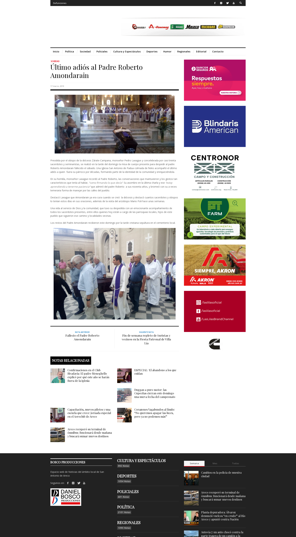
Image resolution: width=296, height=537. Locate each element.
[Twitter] (227, 3)
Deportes (126, 476)
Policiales (128, 491)
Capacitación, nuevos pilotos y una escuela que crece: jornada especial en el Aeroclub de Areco (89, 413)
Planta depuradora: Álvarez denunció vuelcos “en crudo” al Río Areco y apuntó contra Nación (223, 515)
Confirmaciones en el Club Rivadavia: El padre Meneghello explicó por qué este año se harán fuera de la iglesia (88, 375)
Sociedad (55, 61)
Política (125, 507)
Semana (194, 463)
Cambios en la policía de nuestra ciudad (221, 474)
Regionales (128, 522)
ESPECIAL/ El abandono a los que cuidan (155, 371)
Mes (215, 463)
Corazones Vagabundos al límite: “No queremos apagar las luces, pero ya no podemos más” (154, 413)
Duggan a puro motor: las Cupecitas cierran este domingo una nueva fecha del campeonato (154, 393)
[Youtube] (234, 3)
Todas (235, 463)
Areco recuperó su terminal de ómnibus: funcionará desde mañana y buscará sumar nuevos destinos (89, 432)
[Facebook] (215, 3)
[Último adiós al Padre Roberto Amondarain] (115, 123)
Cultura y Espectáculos (141, 460)
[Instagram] (221, 3)
